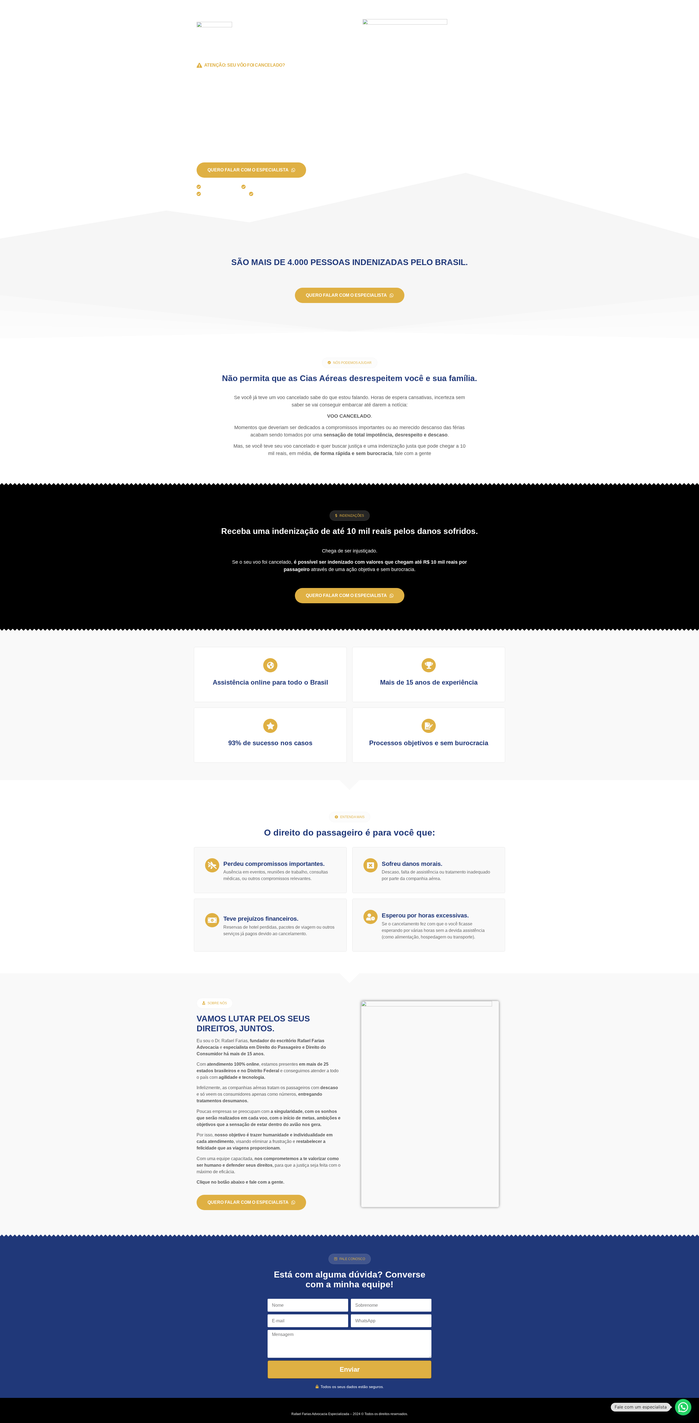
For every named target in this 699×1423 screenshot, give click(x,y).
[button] (349, 363)
